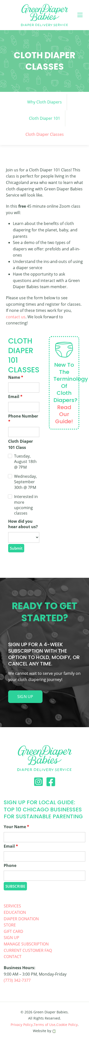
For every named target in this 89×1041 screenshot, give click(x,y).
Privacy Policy (22, 1024)
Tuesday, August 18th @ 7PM (25, 461)
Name (15, 377)
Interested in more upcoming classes (26, 505)
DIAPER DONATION (21, 918)
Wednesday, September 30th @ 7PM (25, 482)
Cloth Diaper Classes (44, 134)
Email (15, 396)
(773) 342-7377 (17, 980)
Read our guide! (64, 414)
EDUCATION (15, 912)
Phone (10, 865)
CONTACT (13, 956)
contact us (15, 317)
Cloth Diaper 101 (44, 118)
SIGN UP (11, 937)
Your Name (16, 826)
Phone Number (23, 418)
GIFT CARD (13, 931)
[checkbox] (10, 457)
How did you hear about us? (23, 524)
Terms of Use (44, 1024)
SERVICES (12, 906)
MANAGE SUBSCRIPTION (26, 944)
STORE (10, 925)
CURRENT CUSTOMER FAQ (28, 950)
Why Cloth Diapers (44, 102)
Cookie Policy (67, 1024)
